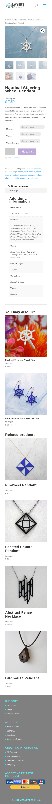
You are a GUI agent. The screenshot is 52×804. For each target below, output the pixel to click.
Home (7, 20)
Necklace (22, 20)
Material (9, 129)
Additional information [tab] (18, 186)
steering (23, 178)
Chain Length (12, 143)
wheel (30, 178)
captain (32, 172)
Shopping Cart (13, 764)
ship (17, 178)
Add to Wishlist (14, 158)
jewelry (8, 175)
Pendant (31, 20)
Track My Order (13, 756)
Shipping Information (16, 760)
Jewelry (14, 20)
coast (38, 172)
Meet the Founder (14, 727)
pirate (7, 178)
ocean (30, 175)
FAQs (9, 710)
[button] (42, 30)
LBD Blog (11, 731)
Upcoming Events (14, 739)
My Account (12, 752)
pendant (37, 175)
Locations (11, 735)
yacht (36, 178)
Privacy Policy (13, 714)
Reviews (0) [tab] (13, 191)
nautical (15, 175)
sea (12, 178)
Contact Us (11, 705)
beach (20, 172)
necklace (23, 175)
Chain (9, 136)
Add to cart (27, 151)
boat (26, 172)
